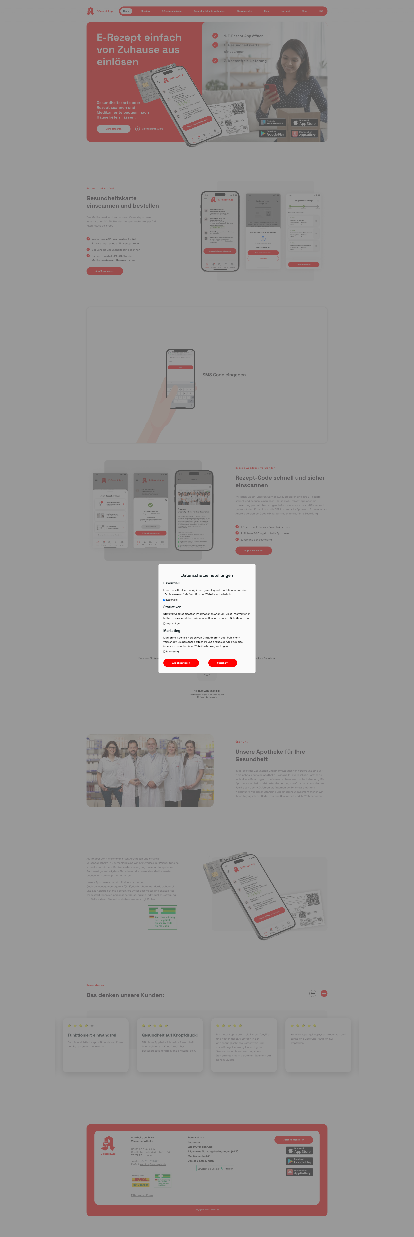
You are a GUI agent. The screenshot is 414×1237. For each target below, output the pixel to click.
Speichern (222, 662)
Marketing (172, 651)
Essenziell (172, 599)
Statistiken (173, 623)
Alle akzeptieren (181, 662)
